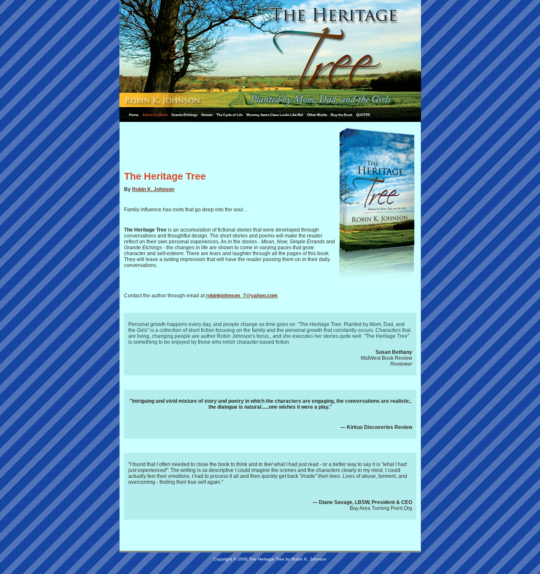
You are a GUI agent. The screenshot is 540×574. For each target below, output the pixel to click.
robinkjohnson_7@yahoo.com (242, 296)
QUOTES (363, 115)
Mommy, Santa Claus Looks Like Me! (274, 115)
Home (133, 115)
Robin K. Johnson (153, 189)
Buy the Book (341, 115)
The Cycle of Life (229, 115)
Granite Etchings (184, 115)
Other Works (317, 115)
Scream (207, 115)
